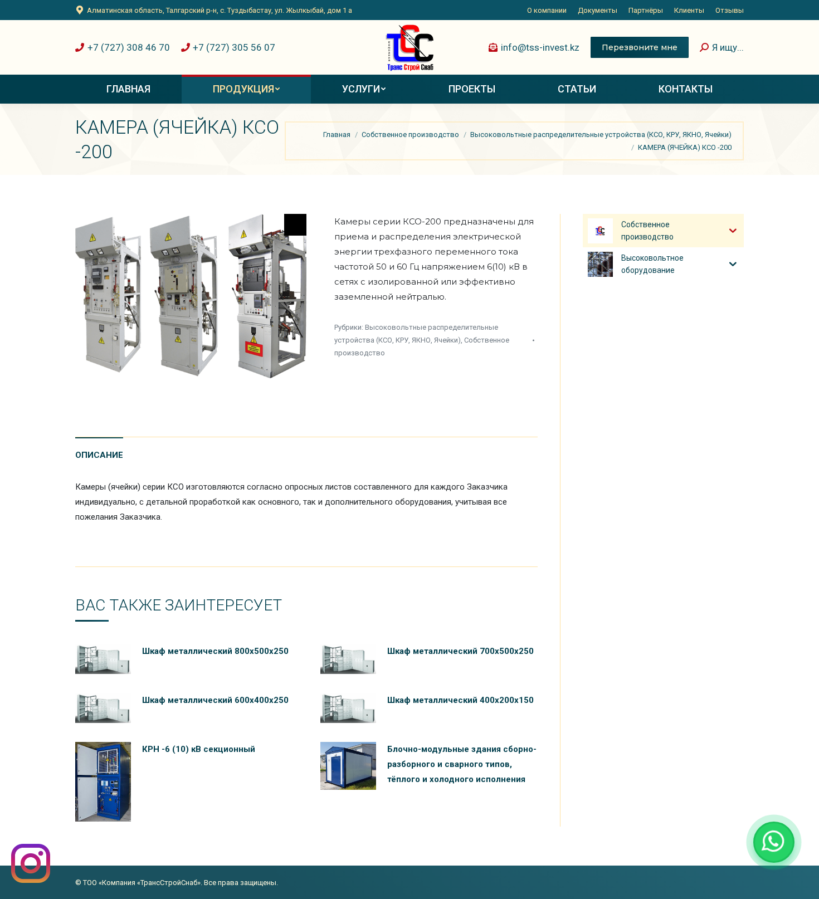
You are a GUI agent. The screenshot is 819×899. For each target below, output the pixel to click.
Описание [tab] (99, 455)
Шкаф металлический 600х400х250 (215, 700)
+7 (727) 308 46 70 (128, 47)
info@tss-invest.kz (540, 47)
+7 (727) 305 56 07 (234, 47)
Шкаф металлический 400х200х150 (460, 700)
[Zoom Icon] (295, 225)
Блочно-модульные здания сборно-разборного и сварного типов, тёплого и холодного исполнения (462, 764)
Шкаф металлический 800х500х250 (215, 651)
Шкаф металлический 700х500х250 (460, 651)
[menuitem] (547, 10)
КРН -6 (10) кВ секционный (198, 749)
